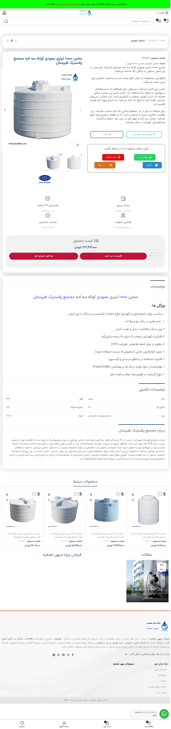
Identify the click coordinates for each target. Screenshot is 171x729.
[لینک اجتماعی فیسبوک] (73, 655)
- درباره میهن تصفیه (158, 686)
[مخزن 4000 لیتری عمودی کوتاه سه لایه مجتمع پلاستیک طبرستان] (64, 510)
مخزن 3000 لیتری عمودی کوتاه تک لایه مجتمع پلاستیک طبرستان (108, 535)
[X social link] (68, 655)
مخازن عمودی (138, 40)
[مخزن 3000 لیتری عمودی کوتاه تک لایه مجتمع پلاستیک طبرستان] (106, 510)
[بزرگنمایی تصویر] (77, 145)
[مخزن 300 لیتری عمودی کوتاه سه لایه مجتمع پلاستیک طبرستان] (148, 510)
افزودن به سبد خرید (113, 256)
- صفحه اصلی (161, 669)
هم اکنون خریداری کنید (43, 256)
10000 (123, 297)
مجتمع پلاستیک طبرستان (53, 297)
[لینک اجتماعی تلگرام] (53, 655)
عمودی (102, 297)
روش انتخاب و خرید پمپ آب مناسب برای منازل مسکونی (147, 593)
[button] (80, 109)
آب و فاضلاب (31, 639)
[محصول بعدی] (8, 41)
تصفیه (58, 639)
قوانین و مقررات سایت (67, 4)
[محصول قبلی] (16, 41)
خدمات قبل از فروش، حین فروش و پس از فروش (120, 643)
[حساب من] (4, 12)
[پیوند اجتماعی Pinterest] (63, 655)
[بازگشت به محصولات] (12, 41)
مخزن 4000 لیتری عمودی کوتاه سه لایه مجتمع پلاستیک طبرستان (66, 535)
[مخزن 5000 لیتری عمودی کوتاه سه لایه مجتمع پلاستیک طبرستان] (23, 510)
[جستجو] (6, 21)
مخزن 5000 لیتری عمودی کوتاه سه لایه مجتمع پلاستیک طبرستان (24, 535)
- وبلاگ (164, 681)
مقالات (146, 555)
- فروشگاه (163, 675)
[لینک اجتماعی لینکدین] (58, 655)
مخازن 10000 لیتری (135, 63)
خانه (163, 40)
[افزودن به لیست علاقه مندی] (133, 500)
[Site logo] (85, 12)
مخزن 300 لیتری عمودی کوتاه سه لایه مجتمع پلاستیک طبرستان (148, 535)
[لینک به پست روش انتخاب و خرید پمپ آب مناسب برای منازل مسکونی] (147, 581)
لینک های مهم (161, 664)
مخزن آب (152, 40)
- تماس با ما (162, 692)
